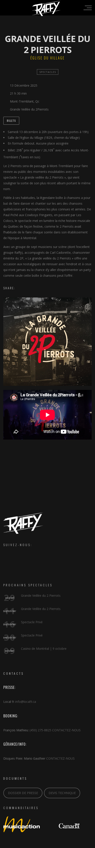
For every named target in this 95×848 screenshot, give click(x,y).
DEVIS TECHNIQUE (62, 793)
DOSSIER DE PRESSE (23, 793)
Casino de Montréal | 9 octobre (43, 648)
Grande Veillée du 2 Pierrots (41, 595)
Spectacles (47, 72)
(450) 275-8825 (40, 730)
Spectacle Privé (32, 622)
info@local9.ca (25, 701)
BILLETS (11, 120)
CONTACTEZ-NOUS (66, 730)
